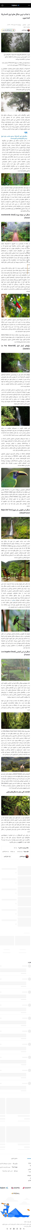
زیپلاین (13, 600)
